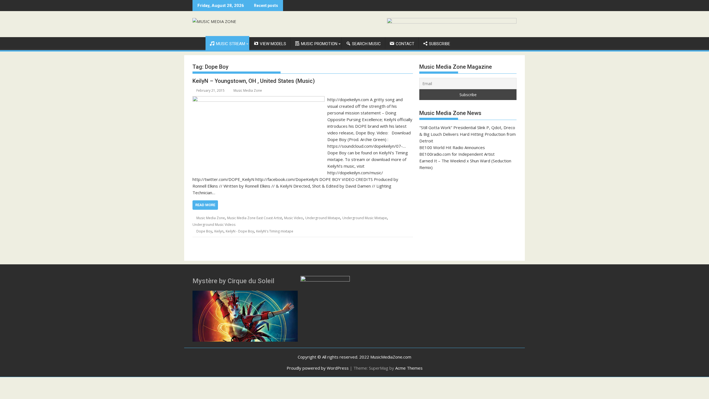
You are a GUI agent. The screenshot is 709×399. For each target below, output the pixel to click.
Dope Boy (204, 231)
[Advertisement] (468, 215)
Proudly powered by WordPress (318, 368)
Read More (205, 205)
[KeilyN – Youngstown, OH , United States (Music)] (258, 99)
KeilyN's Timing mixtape (274, 231)
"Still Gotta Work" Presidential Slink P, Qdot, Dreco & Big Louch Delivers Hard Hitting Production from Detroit (467, 134)
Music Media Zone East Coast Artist (254, 218)
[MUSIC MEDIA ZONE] (198, 43)
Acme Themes (409, 368)
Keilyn (219, 231)
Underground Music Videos (213, 224)
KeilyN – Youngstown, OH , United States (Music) (253, 81)
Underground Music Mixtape (364, 218)
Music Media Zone (247, 90)
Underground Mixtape (322, 218)
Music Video (293, 218)
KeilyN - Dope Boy (240, 231)
